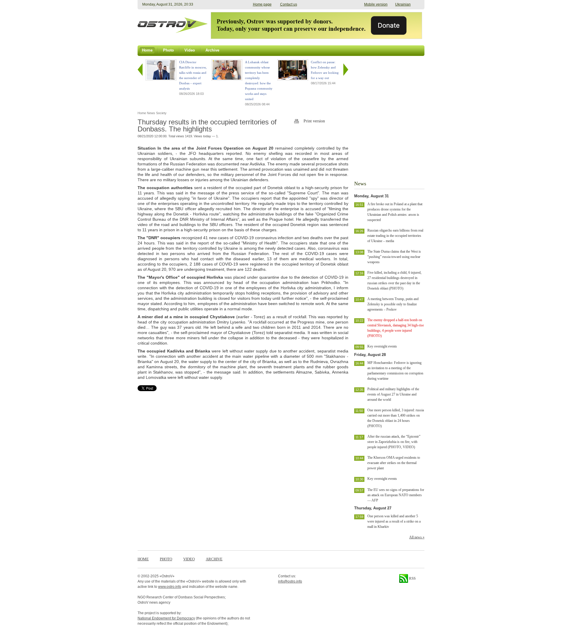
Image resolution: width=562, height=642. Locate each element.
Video (189, 559)
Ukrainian (403, 4)
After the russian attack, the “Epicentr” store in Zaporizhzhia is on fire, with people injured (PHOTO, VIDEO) (393, 441)
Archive (214, 559)
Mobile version (376, 4)
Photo (166, 559)
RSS (412, 578)
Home (143, 559)
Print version (314, 121)
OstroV (167, 576)
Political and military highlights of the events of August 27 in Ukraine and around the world (393, 394)
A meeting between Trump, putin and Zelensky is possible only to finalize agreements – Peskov (393, 304)
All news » (416, 537)
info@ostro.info (290, 581)
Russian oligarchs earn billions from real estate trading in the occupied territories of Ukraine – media (395, 235)
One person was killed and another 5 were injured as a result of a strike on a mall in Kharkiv (394, 521)
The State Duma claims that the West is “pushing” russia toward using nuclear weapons (394, 256)
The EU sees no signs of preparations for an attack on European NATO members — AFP (395, 495)
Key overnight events (382, 346)
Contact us (288, 4)
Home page (262, 4)
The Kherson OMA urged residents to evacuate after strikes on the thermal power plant (393, 463)
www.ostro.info (169, 587)
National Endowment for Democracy (166, 618)
